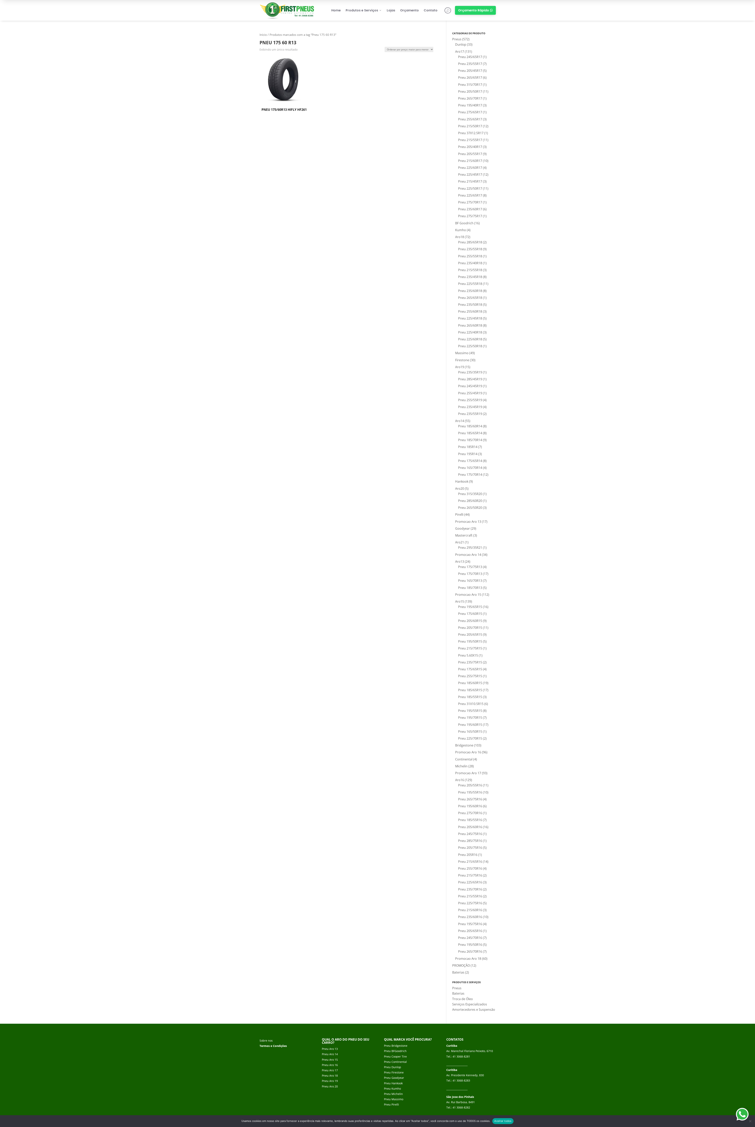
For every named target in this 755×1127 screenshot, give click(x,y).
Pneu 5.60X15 (468, 655)
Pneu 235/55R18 (470, 249)
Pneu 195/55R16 (470, 792)
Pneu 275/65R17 (470, 112)
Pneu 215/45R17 (470, 181)
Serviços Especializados (469, 1004)
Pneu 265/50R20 (470, 507)
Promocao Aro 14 (468, 554)
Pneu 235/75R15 (470, 662)
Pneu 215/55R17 (470, 140)
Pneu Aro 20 (330, 1086)
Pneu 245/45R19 (470, 386)
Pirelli (459, 514)
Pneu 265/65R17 (470, 77)
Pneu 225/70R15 (470, 738)
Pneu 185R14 (467, 447)
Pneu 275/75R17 (470, 216)
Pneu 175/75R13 (470, 567)
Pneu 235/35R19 (470, 372)
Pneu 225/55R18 (470, 284)
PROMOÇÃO (461, 965)
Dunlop (460, 44)
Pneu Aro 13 (330, 1049)
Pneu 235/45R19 (470, 407)
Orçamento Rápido (475, 10)
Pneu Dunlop (392, 1067)
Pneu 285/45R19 (470, 379)
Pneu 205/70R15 (470, 627)
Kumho (460, 230)
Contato (430, 10)
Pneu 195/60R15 (470, 724)
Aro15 (459, 601)
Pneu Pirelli (391, 1104)
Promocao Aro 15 (468, 594)
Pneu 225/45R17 (470, 174)
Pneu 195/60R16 (470, 806)
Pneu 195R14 (467, 454)
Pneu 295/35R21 (470, 547)
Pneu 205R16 (467, 855)
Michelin (461, 766)
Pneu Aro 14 (330, 1054)
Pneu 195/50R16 (470, 944)
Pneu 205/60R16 (470, 827)
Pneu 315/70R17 (470, 84)
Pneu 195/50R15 (470, 641)
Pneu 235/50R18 (470, 304)
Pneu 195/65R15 (470, 607)
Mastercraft (463, 535)
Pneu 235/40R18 (470, 263)
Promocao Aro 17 (468, 773)
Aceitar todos (502, 1120)
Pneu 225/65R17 (470, 195)
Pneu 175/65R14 (470, 461)
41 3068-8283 (461, 1080)
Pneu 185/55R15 (470, 697)
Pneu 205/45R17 (470, 70)
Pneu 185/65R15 (470, 690)
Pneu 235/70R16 (470, 889)
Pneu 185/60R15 (470, 683)
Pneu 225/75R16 (470, 903)
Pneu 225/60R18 (470, 339)
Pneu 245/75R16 (470, 834)
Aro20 (459, 488)
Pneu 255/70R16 (470, 868)
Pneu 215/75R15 (470, 648)
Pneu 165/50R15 (470, 731)
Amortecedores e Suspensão (473, 1009)
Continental (463, 759)
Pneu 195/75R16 (470, 924)
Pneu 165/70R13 (470, 580)
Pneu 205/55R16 (470, 785)
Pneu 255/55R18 (470, 256)
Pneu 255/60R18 (470, 311)
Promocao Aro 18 (468, 958)
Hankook (461, 481)
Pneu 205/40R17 (470, 147)
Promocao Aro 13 (468, 521)
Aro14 (459, 421)
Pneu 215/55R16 (470, 896)
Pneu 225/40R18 (470, 332)
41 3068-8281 (461, 1056)
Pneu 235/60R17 (470, 209)
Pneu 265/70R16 (470, 951)
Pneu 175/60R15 (470, 614)
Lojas (391, 10)
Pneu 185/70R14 (470, 440)
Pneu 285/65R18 (470, 242)
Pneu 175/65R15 (470, 669)
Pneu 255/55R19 (470, 400)
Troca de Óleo (462, 999)
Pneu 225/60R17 (470, 167)
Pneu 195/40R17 (470, 105)
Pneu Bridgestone (395, 1046)
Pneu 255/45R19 (470, 393)
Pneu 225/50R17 (470, 188)
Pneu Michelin (393, 1094)
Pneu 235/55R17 (470, 64)
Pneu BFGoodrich (395, 1051)
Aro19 (459, 367)
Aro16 (459, 780)
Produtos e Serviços (364, 10)
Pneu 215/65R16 (470, 861)
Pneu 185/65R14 (470, 433)
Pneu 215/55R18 (470, 270)
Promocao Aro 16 (468, 752)
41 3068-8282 (461, 1107)
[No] (750, 1121)
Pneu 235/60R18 (470, 291)
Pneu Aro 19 (330, 1081)
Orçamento (409, 10)
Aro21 (459, 542)
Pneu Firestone (394, 1072)
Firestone (462, 360)
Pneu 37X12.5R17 (470, 133)
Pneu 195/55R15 (470, 711)
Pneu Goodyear (394, 1078)
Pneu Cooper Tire (395, 1056)
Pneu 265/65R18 (470, 298)
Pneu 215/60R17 (470, 161)
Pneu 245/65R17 (470, 57)
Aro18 (459, 237)
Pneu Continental (395, 1062)
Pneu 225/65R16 (470, 882)
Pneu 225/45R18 (470, 318)
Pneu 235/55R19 (470, 414)
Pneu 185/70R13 (470, 588)
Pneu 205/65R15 (470, 634)
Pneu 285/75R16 (470, 841)
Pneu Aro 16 (330, 1065)
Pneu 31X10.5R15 (470, 704)
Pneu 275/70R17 (470, 202)
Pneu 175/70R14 (470, 474)
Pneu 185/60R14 (470, 426)
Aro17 (459, 51)
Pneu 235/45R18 (470, 277)
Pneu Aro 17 (330, 1070)
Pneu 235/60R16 (470, 917)
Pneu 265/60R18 (470, 325)
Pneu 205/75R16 (470, 847)
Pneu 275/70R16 (470, 813)
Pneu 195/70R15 (470, 717)
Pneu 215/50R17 (470, 126)
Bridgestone (464, 745)
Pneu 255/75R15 (470, 676)
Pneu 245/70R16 (470, 938)
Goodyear (462, 528)
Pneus (456, 39)
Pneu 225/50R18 (470, 346)
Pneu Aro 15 (330, 1059)
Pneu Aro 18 (330, 1075)
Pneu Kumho (392, 1088)
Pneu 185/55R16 (470, 820)
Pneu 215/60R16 (470, 910)
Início (263, 35)
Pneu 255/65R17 (470, 119)
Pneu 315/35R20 (470, 494)
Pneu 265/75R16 (470, 799)
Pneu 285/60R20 (470, 501)
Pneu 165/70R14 (470, 468)
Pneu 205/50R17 (470, 91)
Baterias (458, 972)
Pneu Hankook (393, 1083)
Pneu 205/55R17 (470, 154)
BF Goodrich (464, 223)
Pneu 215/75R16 (470, 875)
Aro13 (459, 561)
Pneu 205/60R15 (470, 621)
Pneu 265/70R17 (470, 98)
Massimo (462, 353)
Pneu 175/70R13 (470, 574)
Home (336, 10)
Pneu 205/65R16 (470, 931)
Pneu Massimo (393, 1099)
